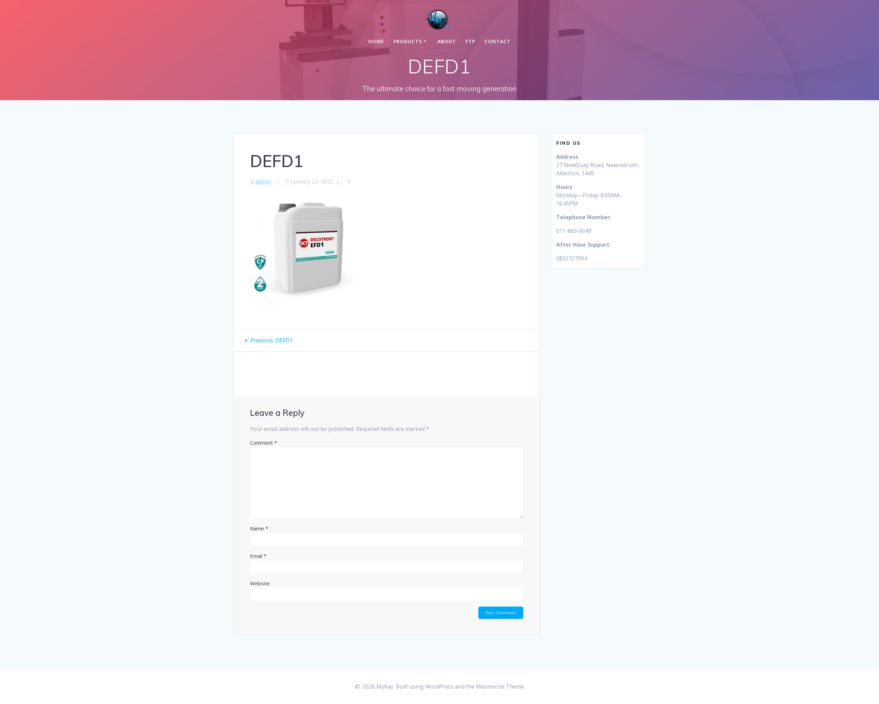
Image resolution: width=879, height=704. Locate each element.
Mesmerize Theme (500, 686)
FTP (470, 41)
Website (260, 583)
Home (376, 41)
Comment (263, 442)
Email (258, 555)
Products (407, 41)
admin (263, 181)
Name (259, 528)
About (446, 41)
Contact (497, 41)
